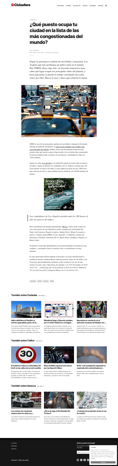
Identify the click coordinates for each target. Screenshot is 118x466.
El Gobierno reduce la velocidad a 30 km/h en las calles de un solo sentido (26, 367)
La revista (14, 443)
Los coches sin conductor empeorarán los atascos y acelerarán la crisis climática (22, 413)
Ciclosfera (35, 50)
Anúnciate (14, 446)
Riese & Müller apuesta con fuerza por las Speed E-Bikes (58, 367)
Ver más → (42, 295)
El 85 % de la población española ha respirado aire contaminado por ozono (91, 368)
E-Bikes (68, 5)
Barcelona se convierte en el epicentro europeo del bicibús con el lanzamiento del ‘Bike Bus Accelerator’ (91, 323)
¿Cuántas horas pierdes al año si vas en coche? (92, 412)
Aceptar (103, 462)
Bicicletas (61, 5)
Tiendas (100, 5)
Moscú (64, 226)
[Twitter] (88, 460)
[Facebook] (85, 460)
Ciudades (93, 5)
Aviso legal (14, 460)
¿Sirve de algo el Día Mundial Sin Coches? (57, 412)
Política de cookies (23, 460)
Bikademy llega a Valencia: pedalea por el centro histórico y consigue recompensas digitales (58, 322)
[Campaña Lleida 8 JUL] (59, 194)
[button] (61, 5)
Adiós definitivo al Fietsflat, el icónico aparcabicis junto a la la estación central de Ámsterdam (24, 322)
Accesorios (77, 5)
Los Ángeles (46, 163)
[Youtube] (78, 460)
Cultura (85, 5)
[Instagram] (81, 460)
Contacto (13, 448)
